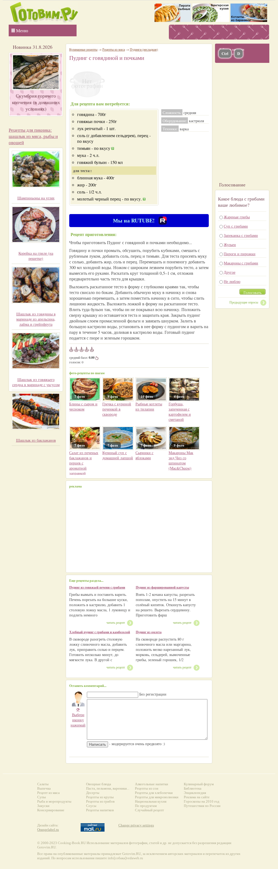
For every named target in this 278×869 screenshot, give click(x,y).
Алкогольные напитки (151, 784)
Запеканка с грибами (241, 235)
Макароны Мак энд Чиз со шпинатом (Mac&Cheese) (181, 460)
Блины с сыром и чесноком (83, 406)
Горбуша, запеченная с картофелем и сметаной (180, 411)
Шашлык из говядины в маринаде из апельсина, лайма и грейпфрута (36, 319)
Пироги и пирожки (239, 253)
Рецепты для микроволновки (156, 797)
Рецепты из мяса (113, 49)
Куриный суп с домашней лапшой (117, 455)
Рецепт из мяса (48, 793)
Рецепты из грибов (100, 801)
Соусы (91, 806)
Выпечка (44, 788)
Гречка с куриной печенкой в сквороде (116, 409)
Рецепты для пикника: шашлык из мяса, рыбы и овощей (33, 136)
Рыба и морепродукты (54, 801)
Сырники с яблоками (144, 455)
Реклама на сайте (197, 797)
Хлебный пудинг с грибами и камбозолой (99, 632)
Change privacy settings (136, 825)
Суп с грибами (236, 226)
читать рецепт (115, 622)
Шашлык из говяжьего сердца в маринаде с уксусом (36, 382)
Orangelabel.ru (48, 830)
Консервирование (50, 810)
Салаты (43, 784)
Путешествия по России (202, 806)
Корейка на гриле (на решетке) (35, 256)
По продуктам (146, 806)
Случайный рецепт (149, 810)
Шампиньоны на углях (36, 198)
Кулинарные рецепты (83, 49)
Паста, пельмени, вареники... (107, 788)
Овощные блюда (98, 784)
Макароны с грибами (241, 263)
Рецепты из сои (146, 788)
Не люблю (232, 281)
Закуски (43, 806)
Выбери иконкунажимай (78, 717)
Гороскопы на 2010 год (201, 801)
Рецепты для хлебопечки (154, 793)
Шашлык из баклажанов (36, 440)
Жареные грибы (237, 216)
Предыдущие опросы (243, 302)
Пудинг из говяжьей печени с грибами (97, 587)
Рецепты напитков (100, 810)
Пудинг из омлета (149, 632)
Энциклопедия (195, 793)
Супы (41, 797)
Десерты (92, 793)
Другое (229, 272)
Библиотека (192, 788)
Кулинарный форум (199, 784)
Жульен (230, 244)
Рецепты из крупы (100, 797)
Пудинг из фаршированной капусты (162, 587)
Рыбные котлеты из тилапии (148, 406)
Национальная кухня (150, 801)
